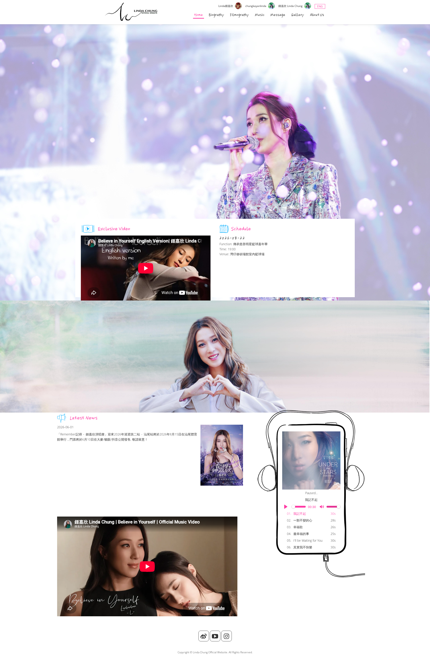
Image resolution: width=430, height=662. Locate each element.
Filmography (239, 15)
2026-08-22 (232, 238)
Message (277, 15)
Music (259, 15)
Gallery (297, 15)
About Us (317, 15)
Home (198, 15)
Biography (216, 15)
